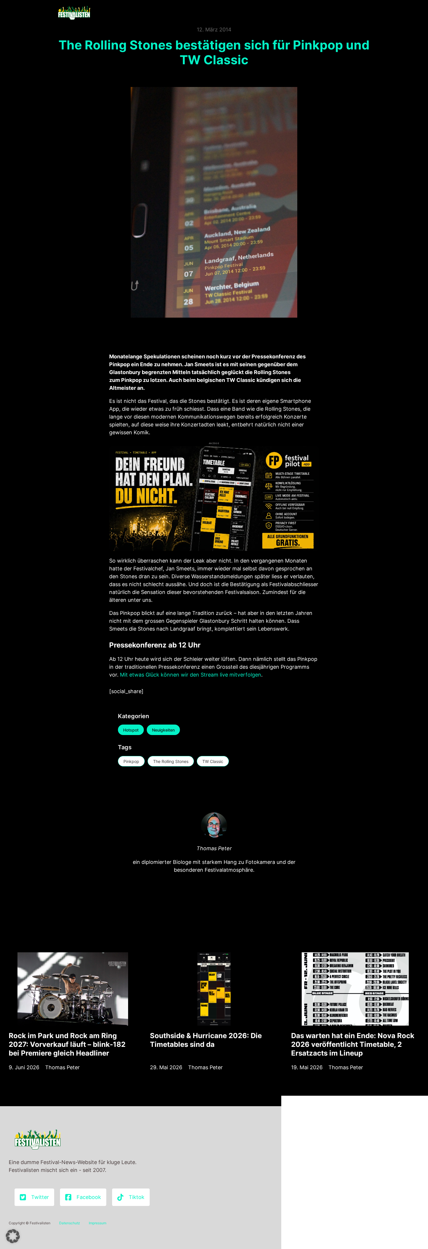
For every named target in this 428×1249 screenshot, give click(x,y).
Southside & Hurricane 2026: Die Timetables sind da (206, 1040)
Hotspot (131, 729)
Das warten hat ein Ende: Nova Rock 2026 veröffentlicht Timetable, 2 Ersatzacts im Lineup (352, 1044)
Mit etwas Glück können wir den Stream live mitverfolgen (190, 675)
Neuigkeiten (163, 729)
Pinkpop (131, 761)
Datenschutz (69, 1223)
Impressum (97, 1223)
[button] (13, 1236)
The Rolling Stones (170, 761)
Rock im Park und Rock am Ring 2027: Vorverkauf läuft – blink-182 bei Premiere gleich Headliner (67, 1044)
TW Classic (212, 761)
